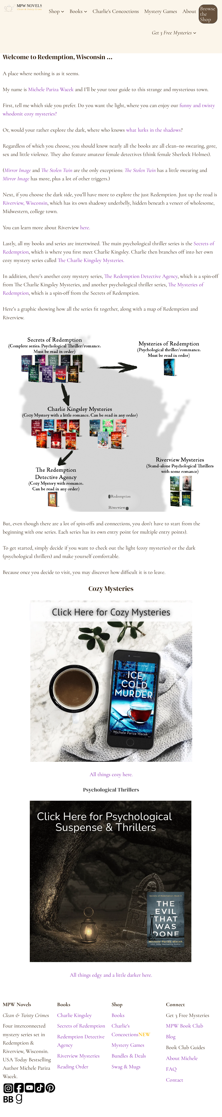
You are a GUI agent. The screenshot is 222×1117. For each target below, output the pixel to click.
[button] (208, 14)
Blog (170, 1036)
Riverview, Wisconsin (25, 203)
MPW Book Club (184, 1025)
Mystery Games (128, 1045)
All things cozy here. (111, 774)
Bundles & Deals (129, 1055)
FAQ (171, 1069)
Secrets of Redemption (81, 1025)
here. (84, 227)
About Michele (182, 1058)
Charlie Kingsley (74, 1015)
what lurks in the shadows (153, 130)
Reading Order (72, 1066)
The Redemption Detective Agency (141, 276)
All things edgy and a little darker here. (111, 975)
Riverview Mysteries (78, 1055)
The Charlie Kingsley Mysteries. (91, 260)
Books (118, 1015)
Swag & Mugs (126, 1066)
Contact (174, 1079)
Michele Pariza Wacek (51, 89)
